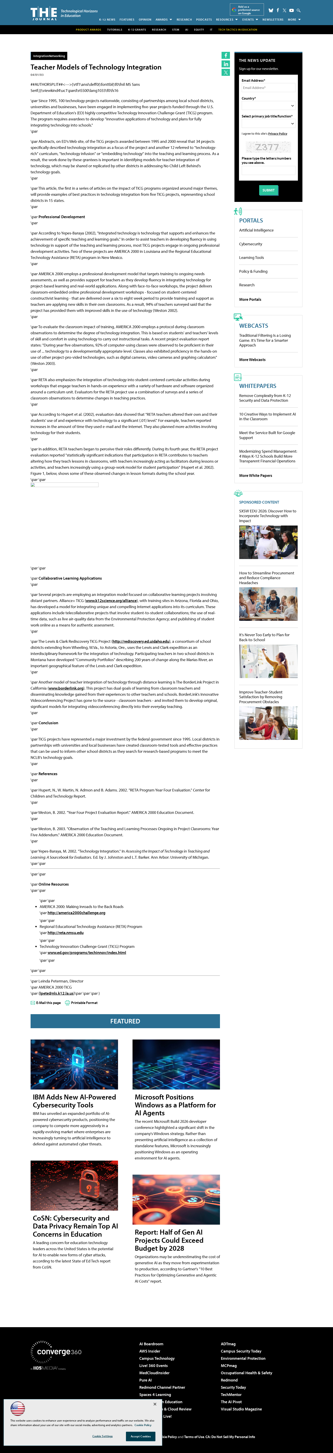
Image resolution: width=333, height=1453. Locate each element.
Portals (251, 220)
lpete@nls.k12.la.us (57, 993)
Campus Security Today (241, 1351)
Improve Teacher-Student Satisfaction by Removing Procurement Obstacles (260, 697)
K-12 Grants (137, 29)
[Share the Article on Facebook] (226, 55)
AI (186, 29)
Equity (199, 29)
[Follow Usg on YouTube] (291, 10)
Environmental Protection (243, 1358)
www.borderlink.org (66, 688)
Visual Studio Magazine (241, 1409)
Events (248, 19)
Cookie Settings (102, 1436)
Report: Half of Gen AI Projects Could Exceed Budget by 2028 (169, 1239)
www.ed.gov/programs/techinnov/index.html (87, 952)
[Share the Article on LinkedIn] (226, 64)
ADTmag (228, 1343)
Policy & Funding (253, 271)
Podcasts (204, 19)
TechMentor (231, 1394)
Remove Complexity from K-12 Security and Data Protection (265, 398)
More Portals (250, 299)
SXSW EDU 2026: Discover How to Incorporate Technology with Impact (267, 516)
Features (127, 19)
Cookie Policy (166, 1436)
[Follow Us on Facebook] (278, 10)
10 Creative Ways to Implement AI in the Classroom (267, 416)
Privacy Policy (277, 133)
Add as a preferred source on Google (249, 10)
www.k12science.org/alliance (111, 600)
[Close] (155, 1404)
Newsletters (273, 19)
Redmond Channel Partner (162, 1387)
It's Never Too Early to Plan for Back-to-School (264, 637)
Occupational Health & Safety (246, 1372)
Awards (162, 19)
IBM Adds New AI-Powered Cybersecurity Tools (74, 1100)
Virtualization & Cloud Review (165, 1409)
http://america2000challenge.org (76, 912)
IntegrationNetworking (49, 56)
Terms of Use (194, 1436)
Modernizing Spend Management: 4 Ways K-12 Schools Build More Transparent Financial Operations (268, 456)
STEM (175, 29)
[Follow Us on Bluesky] (271, 10)
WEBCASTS (253, 325)
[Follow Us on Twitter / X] (284, 10)
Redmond (229, 1380)
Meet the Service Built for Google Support (267, 435)
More (292, 19)
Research (184, 19)
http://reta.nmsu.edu (66, 932)
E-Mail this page (48, 1002)
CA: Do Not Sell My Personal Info (230, 1436)
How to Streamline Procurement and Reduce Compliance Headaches (266, 578)
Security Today (233, 1387)
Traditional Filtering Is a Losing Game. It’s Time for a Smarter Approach (265, 340)
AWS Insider (149, 1351)
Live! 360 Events (153, 1365)
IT (211, 29)
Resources (225, 19)
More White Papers (255, 475)
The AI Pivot (231, 1401)
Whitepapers (257, 386)
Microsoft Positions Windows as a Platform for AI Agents (175, 1104)
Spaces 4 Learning (155, 1394)
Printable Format (84, 1002)
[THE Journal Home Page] (64, 13)
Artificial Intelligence (256, 230)
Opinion (145, 19)
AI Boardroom (151, 1343)
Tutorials (114, 29)
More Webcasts (252, 359)
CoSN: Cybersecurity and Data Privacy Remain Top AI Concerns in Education (75, 1225)
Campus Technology (157, 1358)
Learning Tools (251, 257)
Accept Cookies (141, 1436)
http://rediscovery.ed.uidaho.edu (141, 641)
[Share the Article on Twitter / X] (226, 72)
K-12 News (107, 19)
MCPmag (229, 1365)
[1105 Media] (58, 1393)
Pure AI (145, 1380)
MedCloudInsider (154, 1372)
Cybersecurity (250, 243)
